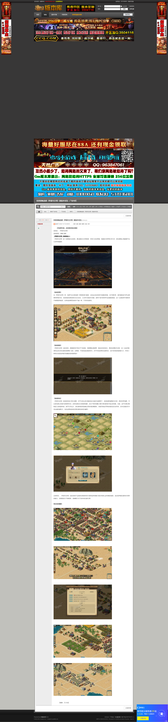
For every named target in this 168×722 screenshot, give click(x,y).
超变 (93, 206)
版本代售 (54, 14)
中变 (84, 206)
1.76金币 (118, 206)
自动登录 (124, 6)
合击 (80, 206)
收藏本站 (42, 1)
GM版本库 (40, 224)
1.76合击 (123, 206)
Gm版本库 (39, 211)
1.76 (77, 206)
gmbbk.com (55, 719)
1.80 (90, 206)
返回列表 (128, 215)
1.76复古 (100, 206)
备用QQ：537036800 (121, 1)
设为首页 (36, 1)
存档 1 (71, 211)
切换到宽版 (131, 1)
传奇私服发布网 (77, 14)
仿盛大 (113, 206)
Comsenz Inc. (43, 719)
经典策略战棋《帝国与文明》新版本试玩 (87, 211)
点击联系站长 (59, 1)
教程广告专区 (53, 211)
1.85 (87, 206)
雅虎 (80, 224)
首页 (37, 14)
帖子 (62, 206)
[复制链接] (84, 220)
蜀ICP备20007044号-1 (127, 717)
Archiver (107, 717)
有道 (85, 224)
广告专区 (63, 211)
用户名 (99, 6)
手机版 (112, 717)
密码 (99, 9)
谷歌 (77, 224)
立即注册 (131, 9)
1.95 (96, 206)
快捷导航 (127, 14)
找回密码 (131, 6)
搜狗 (83, 224)
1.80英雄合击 (107, 206)
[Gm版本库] (49, 11)
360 (88, 224)
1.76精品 (128, 206)
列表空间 (64, 14)
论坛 (45, 14)
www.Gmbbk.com (50, 1)
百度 (74, 224)
